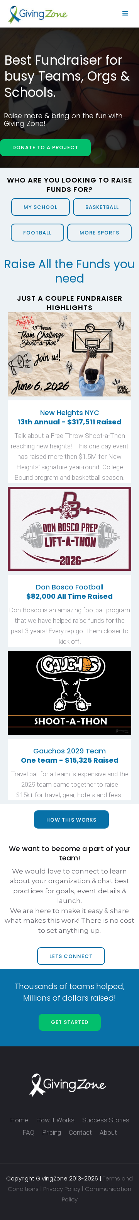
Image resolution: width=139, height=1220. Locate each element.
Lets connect (71, 956)
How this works (71, 820)
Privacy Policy (61, 1189)
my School (41, 207)
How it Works (55, 1120)
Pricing (51, 1132)
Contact (80, 1132)
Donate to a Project (45, 147)
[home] (36, 14)
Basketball (102, 207)
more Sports (99, 232)
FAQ (28, 1132)
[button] (125, 13)
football (37, 232)
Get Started (69, 1022)
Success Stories (105, 1120)
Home (19, 1120)
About (108, 1132)
